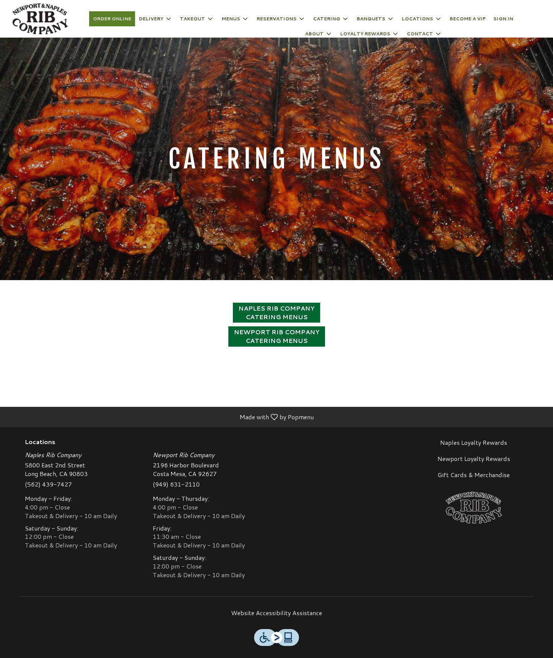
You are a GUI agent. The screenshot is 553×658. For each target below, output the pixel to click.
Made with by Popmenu (160, 416)
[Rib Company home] (40, 19)
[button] (155, 18)
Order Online (112, 18)
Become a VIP (468, 18)
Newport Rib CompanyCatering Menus (276, 336)
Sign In (503, 18)
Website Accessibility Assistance (276, 613)
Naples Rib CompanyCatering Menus (276, 312)
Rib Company (474, 508)
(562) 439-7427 (48, 484)
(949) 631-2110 (176, 484)
